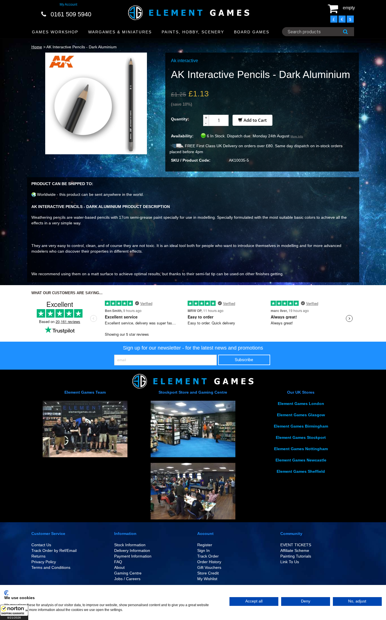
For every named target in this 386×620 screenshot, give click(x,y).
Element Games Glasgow (301, 415)
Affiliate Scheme (294, 550)
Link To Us (289, 562)
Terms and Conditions (50, 567)
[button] (14, 612)
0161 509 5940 (71, 14)
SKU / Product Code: (191, 160)
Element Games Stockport (301, 437)
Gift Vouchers (209, 567)
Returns (38, 556)
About (119, 567)
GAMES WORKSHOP (55, 32)
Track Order (208, 556)
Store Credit (208, 573)
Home (36, 47)
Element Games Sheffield (301, 471)
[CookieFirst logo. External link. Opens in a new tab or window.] (6, 592)
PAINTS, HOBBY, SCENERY (193, 32)
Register (204, 545)
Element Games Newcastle (301, 460)
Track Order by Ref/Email (54, 550)
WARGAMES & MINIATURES (120, 32)
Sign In (203, 550)
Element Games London (301, 403)
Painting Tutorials (295, 556)
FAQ (118, 562)
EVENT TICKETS (295, 545)
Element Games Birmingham (301, 426)
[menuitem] (55, 32)
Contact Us (41, 545)
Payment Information (132, 556)
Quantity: (180, 119)
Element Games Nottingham (301, 448)
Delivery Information (132, 550)
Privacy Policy (43, 562)
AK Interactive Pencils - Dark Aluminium (81, 47)
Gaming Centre (128, 573)
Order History (209, 562)
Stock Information (130, 545)
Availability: (182, 136)
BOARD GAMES (251, 32)
